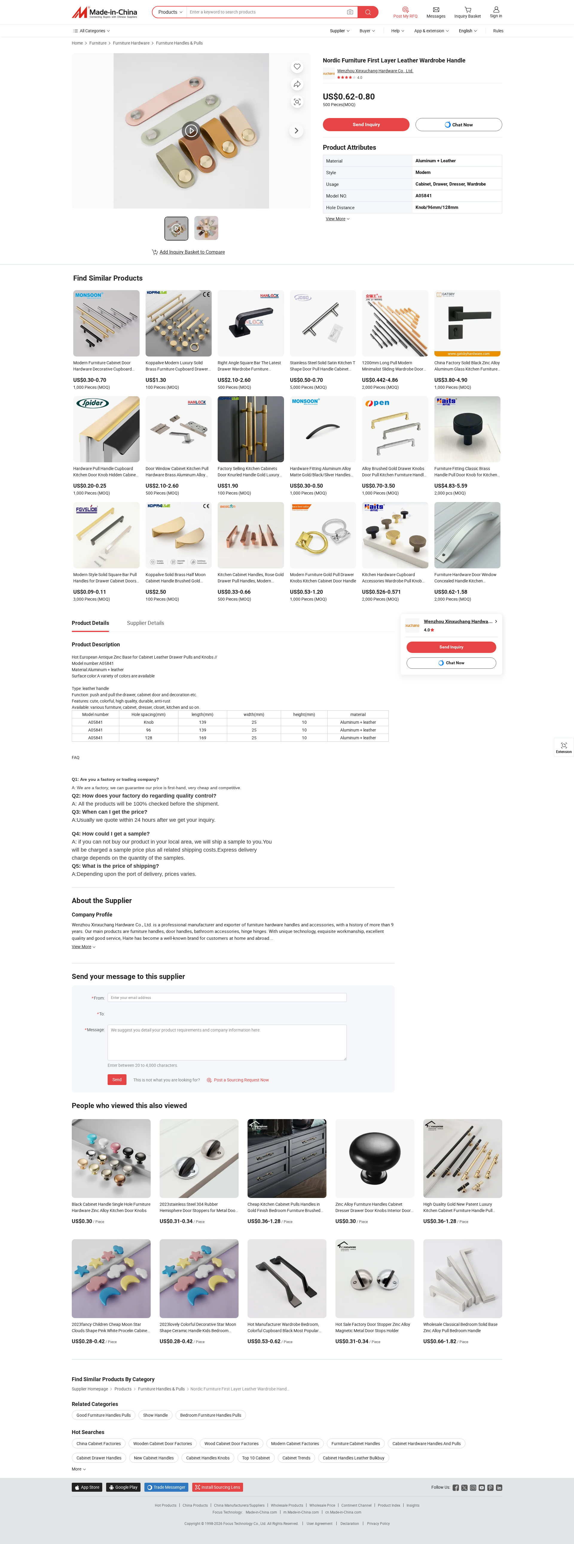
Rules (498, 30)
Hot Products (165, 1505)
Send (117, 1079)
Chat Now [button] (462, 125)
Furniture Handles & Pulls (179, 43)
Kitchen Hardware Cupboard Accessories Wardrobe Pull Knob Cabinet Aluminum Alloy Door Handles (392, 578)
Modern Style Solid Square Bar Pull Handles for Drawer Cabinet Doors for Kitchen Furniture (105, 578)
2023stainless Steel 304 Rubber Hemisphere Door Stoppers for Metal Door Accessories (198, 1210)
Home (77, 43)
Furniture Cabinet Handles (356, 1443)
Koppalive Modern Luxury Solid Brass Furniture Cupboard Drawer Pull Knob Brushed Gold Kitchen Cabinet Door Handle (177, 366)
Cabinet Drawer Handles (99, 1458)
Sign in (496, 16)
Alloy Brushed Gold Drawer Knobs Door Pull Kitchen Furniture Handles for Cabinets (395, 472)
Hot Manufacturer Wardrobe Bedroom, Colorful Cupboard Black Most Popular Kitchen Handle (283, 1330)
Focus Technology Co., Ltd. (245, 1523)
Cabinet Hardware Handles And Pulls (427, 1443)
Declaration (350, 1523)
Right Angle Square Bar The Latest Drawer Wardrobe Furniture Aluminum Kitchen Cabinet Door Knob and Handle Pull (249, 366)
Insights (413, 1505)
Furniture (97, 43)
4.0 (427, 630)
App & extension (429, 30)
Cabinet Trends (296, 1458)
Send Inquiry (366, 124)
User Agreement (319, 1523)
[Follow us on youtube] (482, 1487)
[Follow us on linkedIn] (499, 1487)
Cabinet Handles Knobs (208, 1458)
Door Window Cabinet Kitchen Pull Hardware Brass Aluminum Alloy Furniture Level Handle (177, 472)
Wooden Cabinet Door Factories (162, 1443)
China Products (195, 1505)
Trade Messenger (166, 1487)
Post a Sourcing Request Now (238, 1080)
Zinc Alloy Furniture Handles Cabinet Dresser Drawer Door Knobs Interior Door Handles (373, 1210)
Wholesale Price (322, 1505)
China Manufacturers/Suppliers (239, 1505)
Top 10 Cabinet (256, 1458)
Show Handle (155, 1415)
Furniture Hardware (131, 43)
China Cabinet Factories (99, 1443)
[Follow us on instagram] (473, 1487)
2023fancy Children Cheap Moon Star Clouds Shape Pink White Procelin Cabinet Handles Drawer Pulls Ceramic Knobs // (110, 1330)
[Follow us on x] (464, 1487)
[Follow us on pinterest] (490, 1487)
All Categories (92, 30)
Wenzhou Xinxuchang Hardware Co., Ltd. (375, 71)
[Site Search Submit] (368, 12)
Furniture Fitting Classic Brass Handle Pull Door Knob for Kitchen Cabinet (465, 472)
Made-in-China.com (261, 1512)
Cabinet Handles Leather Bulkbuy (353, 1458)
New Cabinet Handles (154, 1458)
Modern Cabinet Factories (295, 1443)
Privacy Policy (378, 1523)
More (77, 1469)
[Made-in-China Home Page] (104, 12)
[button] (350, 11)
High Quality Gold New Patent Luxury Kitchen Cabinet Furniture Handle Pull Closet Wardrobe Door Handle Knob (457, 1210)
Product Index (389, 1505)
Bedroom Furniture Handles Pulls (210, 1415)
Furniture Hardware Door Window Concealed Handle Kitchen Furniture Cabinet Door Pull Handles (467, 578)
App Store (87, 1487)
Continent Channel (356, 1505)
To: (102, 1014)
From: (99, 998)
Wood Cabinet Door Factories (231, 1443)
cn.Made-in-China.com (343, 1512)
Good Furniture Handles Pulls (104, 1415)
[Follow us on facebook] (456, 1487)
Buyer (365, 30)
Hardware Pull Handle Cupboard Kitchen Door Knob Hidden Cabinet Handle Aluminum (105, 472)
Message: (96, 1029)
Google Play (123, 1487)
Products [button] (167, 12)
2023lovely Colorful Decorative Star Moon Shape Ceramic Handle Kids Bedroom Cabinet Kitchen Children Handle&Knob (198, 1330)
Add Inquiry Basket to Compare (192, 252)
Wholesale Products (287, 1505)
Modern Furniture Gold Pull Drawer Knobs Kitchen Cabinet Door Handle (323, 578)
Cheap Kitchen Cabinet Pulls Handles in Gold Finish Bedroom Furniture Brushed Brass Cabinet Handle (284, 1210)
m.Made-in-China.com (301, 1512)
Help (395, 30)
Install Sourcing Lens (220, 1487)
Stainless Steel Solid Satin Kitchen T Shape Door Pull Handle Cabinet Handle (322, 366)
